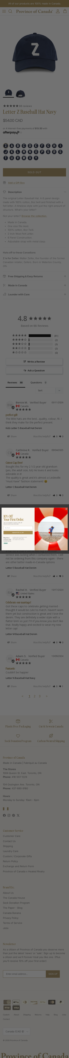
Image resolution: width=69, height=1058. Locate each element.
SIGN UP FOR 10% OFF (18, 532)
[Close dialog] (66, 509)
